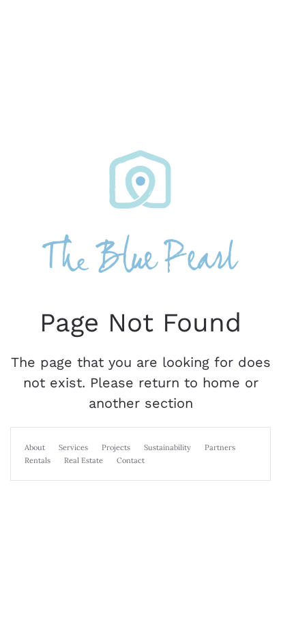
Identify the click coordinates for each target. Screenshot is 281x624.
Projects (116, 447)
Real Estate (83, 460)
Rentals (37, 460)
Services (73, 447)
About (35, 447)
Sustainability (167, 447)
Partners (220, 447)
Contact (131, 460)
